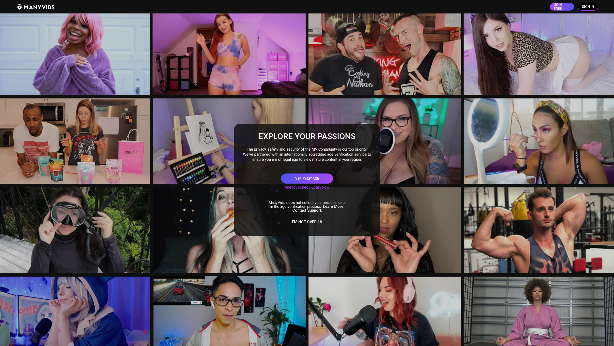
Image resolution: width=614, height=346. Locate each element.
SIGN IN (588, 7)
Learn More (333, 206)
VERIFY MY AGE (307, 178)
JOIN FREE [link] (558, 7)
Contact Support (306, 210)
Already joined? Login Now (307, 187)
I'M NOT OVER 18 (307, 222)
